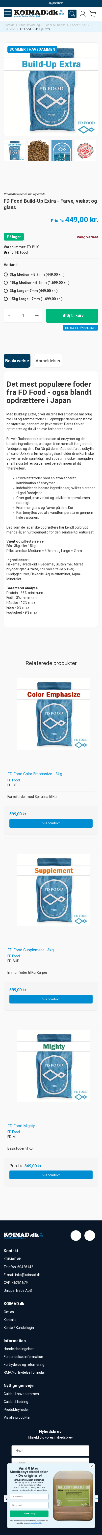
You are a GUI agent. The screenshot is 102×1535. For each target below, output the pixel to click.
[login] (82, 13)
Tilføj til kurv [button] (72, 315)
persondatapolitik (34, 1523)
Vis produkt (51, 823)
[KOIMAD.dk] (39, 13)
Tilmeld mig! (29, 1513)
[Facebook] (76, 1235)
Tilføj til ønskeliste (80, 328)
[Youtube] (89, 1235)
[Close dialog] (92, 1466)
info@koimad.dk (28, 1275)
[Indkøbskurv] (92, 13)
